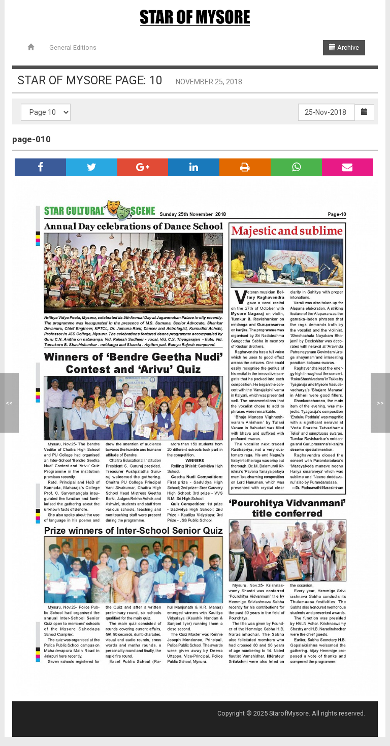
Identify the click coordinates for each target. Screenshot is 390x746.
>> (380, 403)
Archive (347, 47)
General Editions (72, 47)
